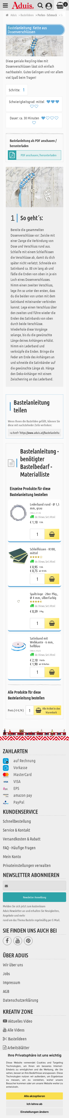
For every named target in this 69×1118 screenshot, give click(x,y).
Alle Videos (16, 1029)
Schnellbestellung (17, 821)
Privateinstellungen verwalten (27, 865)
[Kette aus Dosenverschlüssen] (34, 46)
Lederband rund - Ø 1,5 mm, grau (44, 506)
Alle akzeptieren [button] (34, 1096)
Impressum (11, 982)
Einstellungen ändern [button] (35, 1111)
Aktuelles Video (20, 1020)
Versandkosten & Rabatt (21, 838)
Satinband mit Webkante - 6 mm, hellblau (41, 642)
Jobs (6, 973)
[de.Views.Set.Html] (52, 534)
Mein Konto (12, 856)
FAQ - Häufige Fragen (19, 847)
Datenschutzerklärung (20, 999)
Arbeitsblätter (18, 1047)
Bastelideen (17, 1038)
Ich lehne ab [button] (34, 1104)
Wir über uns (13, 964)
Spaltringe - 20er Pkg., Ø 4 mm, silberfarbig (44, 596)
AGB (6, 991)
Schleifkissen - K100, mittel (43, 551)
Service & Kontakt (16, 829)
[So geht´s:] (34, 186)
